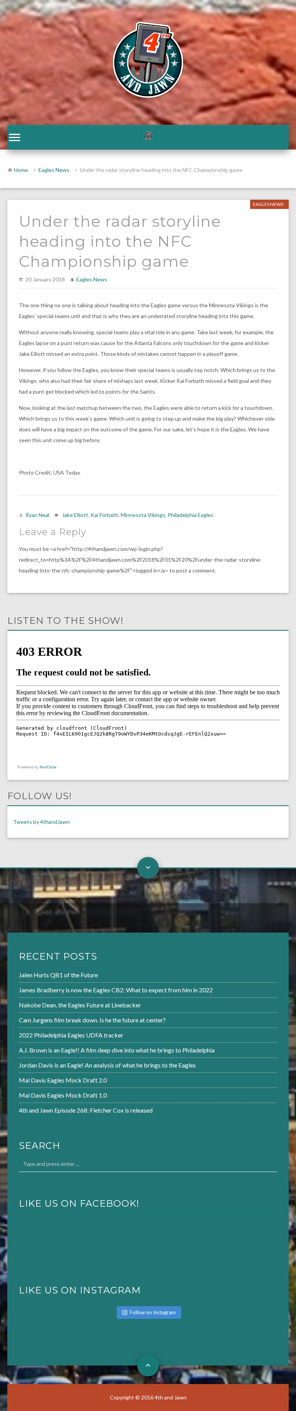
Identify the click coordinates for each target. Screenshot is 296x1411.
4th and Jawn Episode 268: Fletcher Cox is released (86, 1110)
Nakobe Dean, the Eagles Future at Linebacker (80, 1005)
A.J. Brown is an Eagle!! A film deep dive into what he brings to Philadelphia (117, 1050)
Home (21, 170)
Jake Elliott (75, 515)
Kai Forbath (104, 515)
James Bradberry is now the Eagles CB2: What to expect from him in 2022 (116, 989)
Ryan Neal (37, 515)
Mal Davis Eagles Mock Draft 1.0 (63, 1095)
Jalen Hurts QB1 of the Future (58, 974)
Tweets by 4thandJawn (41, 821)
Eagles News (54, 170)
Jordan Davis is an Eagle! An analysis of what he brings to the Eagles (107, 1065)
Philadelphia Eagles (191, 515)
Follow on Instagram (153, 1312)
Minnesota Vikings (143, 515)
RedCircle (48, 767)
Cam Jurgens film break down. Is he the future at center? (92, 1020)
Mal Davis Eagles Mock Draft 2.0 (63, 1080)
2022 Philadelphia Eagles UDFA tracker (71, 1035)
